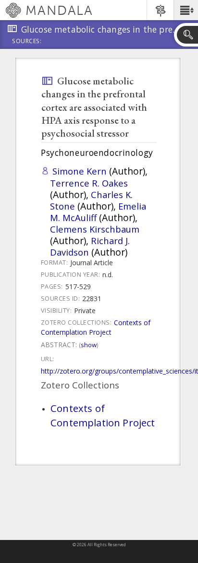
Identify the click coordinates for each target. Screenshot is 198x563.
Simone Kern (79, 171)
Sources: (27, 41)
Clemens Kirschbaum (94, 229)
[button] (185, 10)
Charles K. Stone (91, 200)
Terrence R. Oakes (89, 183)
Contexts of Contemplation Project (95, 327)
